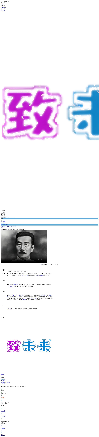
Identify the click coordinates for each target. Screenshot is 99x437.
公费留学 (15, 284)
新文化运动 (25, 275)
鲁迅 (14, 226)
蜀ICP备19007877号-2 (19, 386)
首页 (2, 224)
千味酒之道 (3, 7)
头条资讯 (9, 226)
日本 (36, 298)
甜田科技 (11, 386)
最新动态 (5, 224)
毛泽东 (9, 308)
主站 (2, 4)
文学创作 (15, 295)
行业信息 (3, 226)
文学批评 (21, 295)
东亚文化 (24, 299)
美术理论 (43, 295)
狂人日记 (10, 286)
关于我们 (3, 10)
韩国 (33, 298)
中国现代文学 (39, 275)
